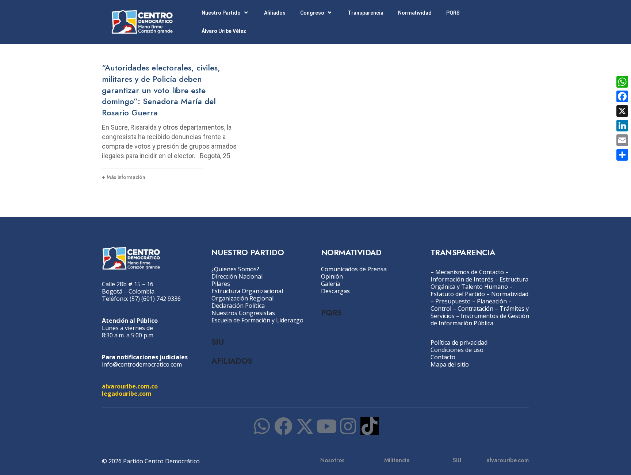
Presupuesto (453, 301)
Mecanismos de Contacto (469, 272)
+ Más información (123, 177)
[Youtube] (326, 426)
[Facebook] (283, 426)
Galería (330, 284)
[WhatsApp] (622, 81)
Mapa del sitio (450, 364)
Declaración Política (238, 306)
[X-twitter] (305, 426)
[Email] (622, 140)
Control (441, 308)
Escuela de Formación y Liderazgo (257, 320)
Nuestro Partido (221, 13)
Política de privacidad (459, 342)
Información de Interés (462, 279)
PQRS (453, 13)
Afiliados (275, 13)
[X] (622, 111)
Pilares (220, 284)
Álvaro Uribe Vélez (224, 31)
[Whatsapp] (262, 426)
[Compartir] (622, 155)
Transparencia (365, 13)
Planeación (492, 301)
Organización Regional (242, 298)
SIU (217, 342)
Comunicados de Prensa (354, 269)
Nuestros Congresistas (243, 313)
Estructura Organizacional (247, 291)
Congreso (312, 13)
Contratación (475, 308)
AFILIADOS (231, 361)
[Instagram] (348, 426)
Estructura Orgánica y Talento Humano (479, 283)
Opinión (332, 276)
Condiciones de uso (457, 350)
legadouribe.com (127, 394)
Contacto (443, 357)
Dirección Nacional (237, 276)
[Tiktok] (369, 426)
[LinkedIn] (622, 125)
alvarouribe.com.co (130, 386)
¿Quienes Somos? (235, 269)
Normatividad (415, 13)
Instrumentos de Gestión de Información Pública (480, 319)
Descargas (335, 291)
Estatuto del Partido (458, 294)
